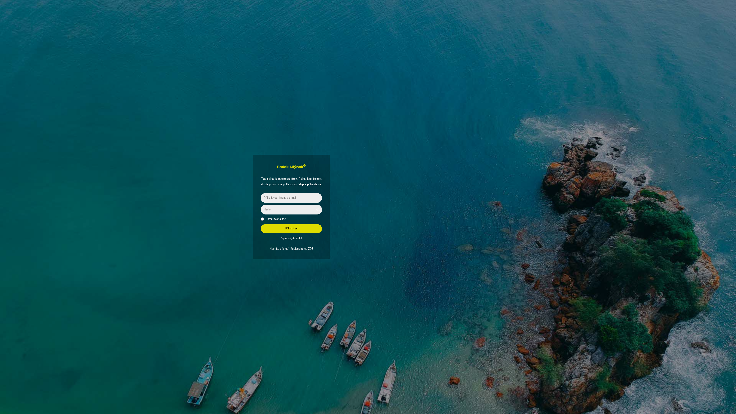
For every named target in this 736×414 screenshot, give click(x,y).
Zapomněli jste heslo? (291, 238)
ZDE (310, 249)
